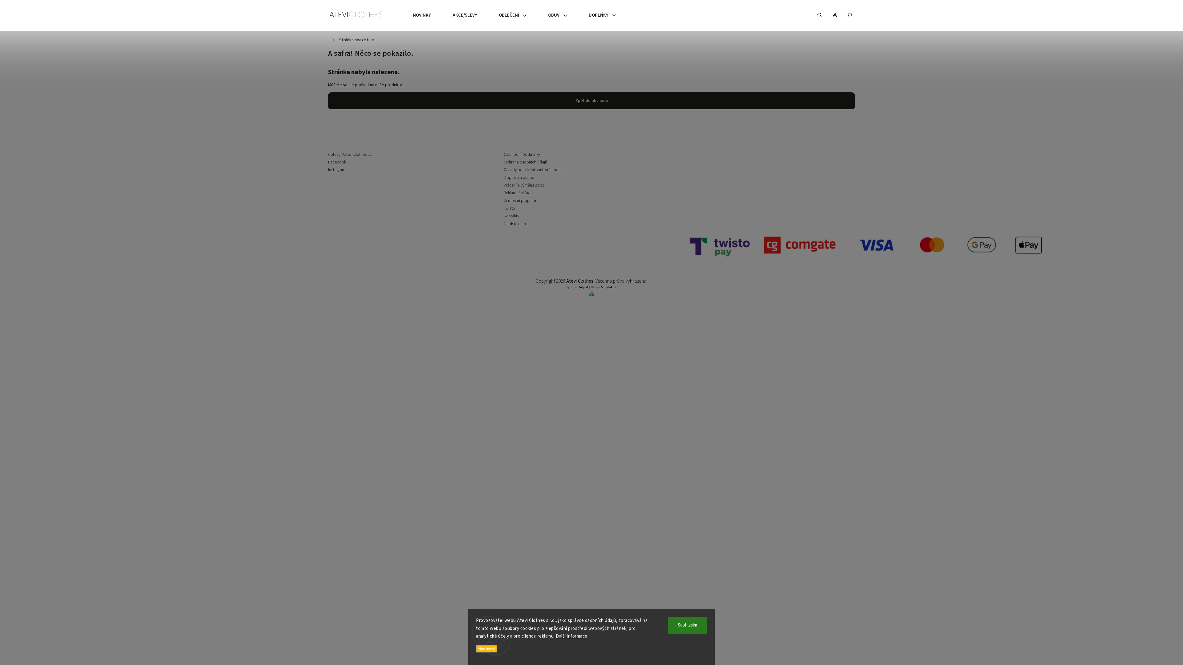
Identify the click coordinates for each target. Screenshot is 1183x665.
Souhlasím (687, 625)
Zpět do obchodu (591, 101)
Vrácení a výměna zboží (524, 185)
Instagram (336, 170)
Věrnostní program (520, 201)
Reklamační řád (517, 193)
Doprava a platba (519, 178)
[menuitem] (427, 15)
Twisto (509, 208)
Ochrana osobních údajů (525, 162)
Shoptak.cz (608, 287)
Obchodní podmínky (522, 154)
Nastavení (486, 649)
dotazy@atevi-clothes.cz (350, 154)
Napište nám (515, 224)
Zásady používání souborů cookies (534, 170)
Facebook (337, 162)
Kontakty (511, 216)
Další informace (571, 636)
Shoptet (583, 287)
